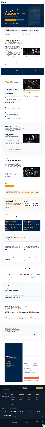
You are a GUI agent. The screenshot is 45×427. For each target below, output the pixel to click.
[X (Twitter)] (3, 399)
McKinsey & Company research (11, 51)
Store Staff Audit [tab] (24, 132)
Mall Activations (21, 397)
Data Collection (12, 404)
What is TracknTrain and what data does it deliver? (22, 297)
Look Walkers (20, 399)
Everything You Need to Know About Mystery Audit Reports (11, 130)
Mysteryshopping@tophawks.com (16, 32)
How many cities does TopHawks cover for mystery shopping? (22, 292)
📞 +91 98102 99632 (36, 192)
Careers (37, 399)
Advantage (29, 399)
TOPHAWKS (4, 393)
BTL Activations (12, 399)
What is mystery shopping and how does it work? (22, 290)
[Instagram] (7, 399)
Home (25, 1)
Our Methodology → (9, 207)
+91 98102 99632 (22, 32)
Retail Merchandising (13, 397)
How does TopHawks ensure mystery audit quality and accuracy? (22, 295)
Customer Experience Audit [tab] (8, 132)
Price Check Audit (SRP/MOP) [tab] (16, 132)
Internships (29, 404)
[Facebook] (5, 399)
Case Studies (29, 397)
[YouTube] (8, 399)
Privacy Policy (37, 404)
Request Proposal (39, 387)
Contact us (38, 1)
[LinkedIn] (2, 399)
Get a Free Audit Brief (29, 192)
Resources (34, 1)
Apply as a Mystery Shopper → (35, 337)
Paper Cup (20, 404)
